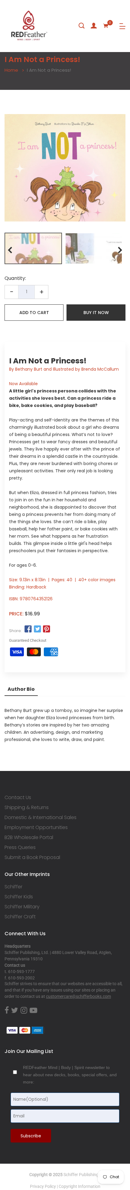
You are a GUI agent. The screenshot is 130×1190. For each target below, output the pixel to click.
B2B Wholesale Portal (29, 837)
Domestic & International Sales (40, 817)
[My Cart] (106, 25)
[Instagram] (24, 1011)
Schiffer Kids (19, 896)
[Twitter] (14, 1011)
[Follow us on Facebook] (28, 629)
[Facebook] (7, 1011)
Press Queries (20, 847)
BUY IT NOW (96, 313)
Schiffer (13, 886)
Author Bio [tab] (21, 689)
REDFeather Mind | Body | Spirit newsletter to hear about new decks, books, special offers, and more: (70, 1074)
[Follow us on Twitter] (37, 629)
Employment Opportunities (36, 827)
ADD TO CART (34, 313)
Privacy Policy (43, 1186)
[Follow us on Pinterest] (46, 629)
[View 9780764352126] (33, 248)
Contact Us (18, 797)
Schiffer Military (22, 906)
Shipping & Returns (27, 807)
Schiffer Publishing (81, 1174)
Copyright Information (79, 1186)
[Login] (94, 25)
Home (11, 70)
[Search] (82, 25)
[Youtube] (33, 1011)
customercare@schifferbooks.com (78, 996)
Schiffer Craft (20, 916)
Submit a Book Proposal (32, 857)
